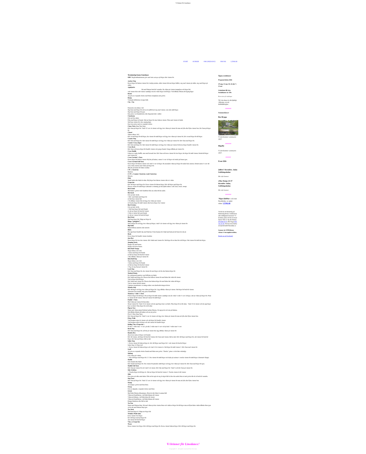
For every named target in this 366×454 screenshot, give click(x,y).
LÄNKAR (234, 61)
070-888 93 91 (222, 222)
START (185, 61)
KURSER (196, 61)
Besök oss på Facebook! (225, 236)
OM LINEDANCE (210, 61)
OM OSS (223, 61)
